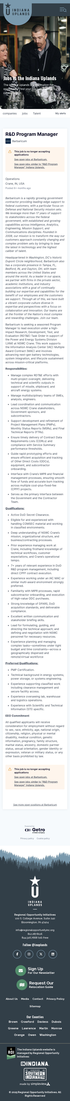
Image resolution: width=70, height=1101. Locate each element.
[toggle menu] (63, 9)
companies (10, 113)
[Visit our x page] (41, 954)
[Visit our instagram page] (29, 954)
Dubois (56, 1021)
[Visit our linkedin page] (53, 954)
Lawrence (29, 1028)
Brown (13, 1021)
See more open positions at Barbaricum (35, 804)
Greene (13, 1028)
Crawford (27, 1021)
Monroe (56, 1028)
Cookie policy (43, 838)
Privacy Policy (55, 998)
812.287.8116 (35, 933)
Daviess (42, 1021)
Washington (47, 1035)
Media (25, 998)
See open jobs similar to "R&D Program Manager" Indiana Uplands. (36, 166)
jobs (25, 113)
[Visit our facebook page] (17, 954)
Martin (43, 1028)
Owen (32, 1035)
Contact (37, 998)
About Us (12, 998)
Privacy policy (27, 838)
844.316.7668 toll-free (35, 937)
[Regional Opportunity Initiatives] (17, 9)
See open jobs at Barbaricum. (30, 159)
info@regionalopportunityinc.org (35, 930)
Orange (19, 1035)
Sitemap (35, 1006)
